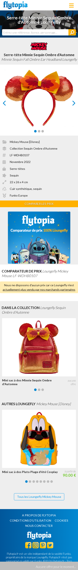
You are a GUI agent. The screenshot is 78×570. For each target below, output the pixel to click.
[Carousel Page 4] (37, 481)
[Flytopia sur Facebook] (28, 545)
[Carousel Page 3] (42, 131)
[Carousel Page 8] (51, 481)
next (69, 104)
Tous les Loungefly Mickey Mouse (39, 496)
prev (9, 104)
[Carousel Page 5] (41, 481)
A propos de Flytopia (39, 515)
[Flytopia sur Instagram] (35, 545)
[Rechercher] (72, 32)
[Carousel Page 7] (48, 481)
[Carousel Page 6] (44, 481)
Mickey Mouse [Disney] (25, 142)
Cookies (61, 520)
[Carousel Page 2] (39, 131)
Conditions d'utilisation (30, 520)
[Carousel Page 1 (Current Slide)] (35, 131)
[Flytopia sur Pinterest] (43, 545)
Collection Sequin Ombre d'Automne (33, 148)
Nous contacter (39, 525)
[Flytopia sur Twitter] (50, 545)
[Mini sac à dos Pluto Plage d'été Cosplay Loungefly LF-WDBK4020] (40, 439)
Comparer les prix (39, 204)
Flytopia (15, 5)
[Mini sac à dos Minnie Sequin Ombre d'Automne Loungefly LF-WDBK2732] (40, 347)
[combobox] (35, 32)
